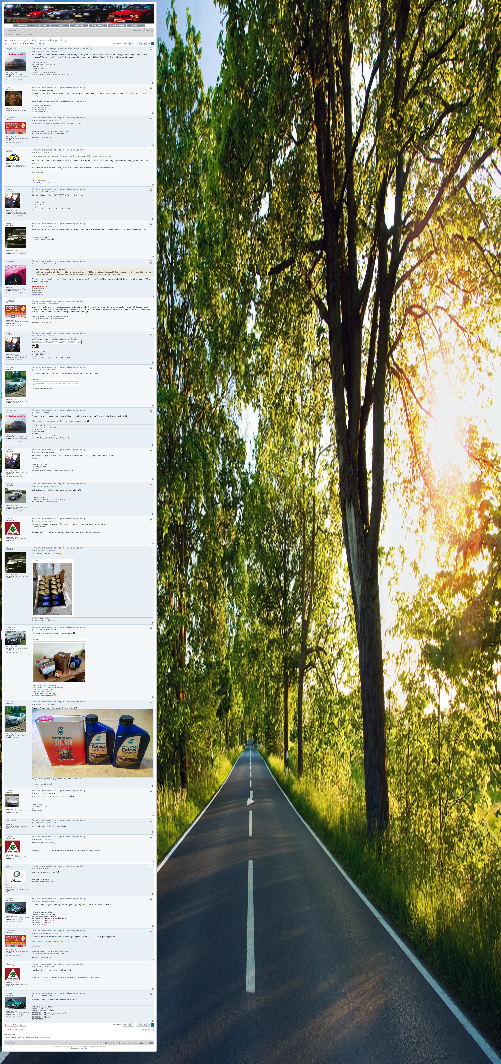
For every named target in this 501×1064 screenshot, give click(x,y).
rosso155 (10, 627)
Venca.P (9, 367)
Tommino (10, 261)
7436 (15, 916)
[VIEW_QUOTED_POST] (51, 270)
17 (14, 824)
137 (15, 887)
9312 (15, 250)
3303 (15, 647)
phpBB (62, 1046)
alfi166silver (11, 118)
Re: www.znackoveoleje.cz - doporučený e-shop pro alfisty (62, 48)
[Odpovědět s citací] (150, 49)
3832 (15, 210)
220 (15, 809)
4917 (15, 73)
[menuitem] (148, 30)
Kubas (9, 518)
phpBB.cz (84, 1048)
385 (15, 399)
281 (15, 108)
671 (15, 287)
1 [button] (132, 44)
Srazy (60, 26)
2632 (15, 505)
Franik (9, 189)
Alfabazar (136, 26)
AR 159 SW (11, 820)
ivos (8, 866)
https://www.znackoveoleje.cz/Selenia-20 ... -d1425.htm (53, 941)
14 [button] (137, 44)
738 (15, 137)
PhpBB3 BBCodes (100, 1046)
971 (15, 163)
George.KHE (11, 484)
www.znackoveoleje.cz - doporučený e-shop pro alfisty (35, 40)
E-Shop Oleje (98, 26)
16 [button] (145, 44)
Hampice (10, 223)
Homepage (22, 26)
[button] (125, 43)
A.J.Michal (11, 48)
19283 (16, 537)
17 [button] (149, 44)
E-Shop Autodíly (116, 26)
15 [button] (141, 44)
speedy (9, 898)
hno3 (8, 150)
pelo (8, 87)
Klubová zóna (41, 26)
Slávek (9, 790)
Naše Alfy (79, 26)
